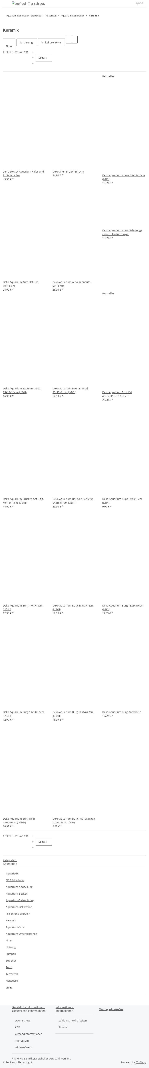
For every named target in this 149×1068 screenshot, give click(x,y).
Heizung (11, 947)
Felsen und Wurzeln (18, 913)
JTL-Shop (141, 1062)
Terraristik (12, 974)
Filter (9, 940)
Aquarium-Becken (17, 893)
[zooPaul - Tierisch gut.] (28, 3)
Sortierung (26, 42)
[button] (118, 3)
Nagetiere (12, 980)
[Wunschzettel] (129, 3)
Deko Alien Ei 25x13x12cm (68, 171)
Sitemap (64, 1027)
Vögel (9, 987)
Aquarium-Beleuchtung (20, 900)
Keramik (11, 920)
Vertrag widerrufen (111, 1009)
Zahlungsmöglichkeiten (73, 1020)
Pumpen (11, 954)
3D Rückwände (15, 880)
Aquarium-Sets (15, 927)
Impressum (22, 1040)
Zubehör (11, 960)
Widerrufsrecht (24, 1047)
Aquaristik (12, 873)
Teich (9, 967)
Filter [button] (9, 46)
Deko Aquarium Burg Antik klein (121, 712)
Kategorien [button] (10, 860)
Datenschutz (22, 1020)
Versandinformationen (28, 1034)
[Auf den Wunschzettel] (6, 166)
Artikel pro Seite (51, 42)
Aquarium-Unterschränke (21, 933)
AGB (17, 1027)
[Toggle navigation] (7, 4)
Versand (66, 1058)
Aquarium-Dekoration (19, 907)
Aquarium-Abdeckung (19, 887)
